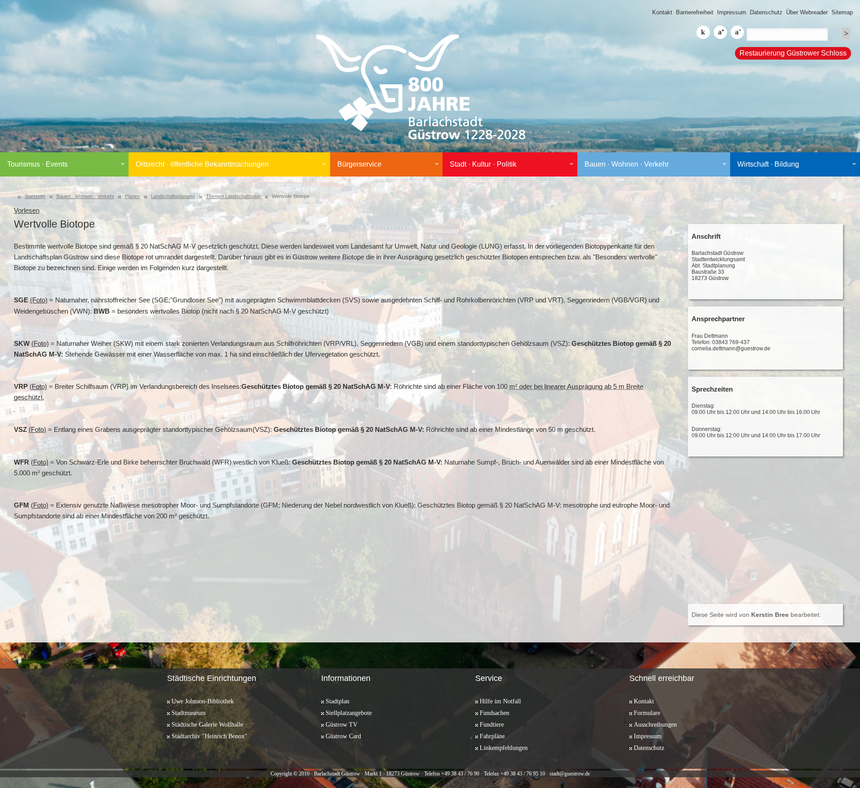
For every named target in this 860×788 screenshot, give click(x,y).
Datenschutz (766, 12)
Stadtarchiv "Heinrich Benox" (209, 736)
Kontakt (662, 12)
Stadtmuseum (189, 712)
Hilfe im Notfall (500, 701)
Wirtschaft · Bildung (768, 164)
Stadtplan (337, 701)
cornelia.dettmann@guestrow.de (731, 348)
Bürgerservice (359, 164)
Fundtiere (492, 724)
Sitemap (842, 12)
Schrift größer (720, 32)
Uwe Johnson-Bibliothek (203, 701)
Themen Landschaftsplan (233, 196)
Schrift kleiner (737, 32)
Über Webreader (807, 12)
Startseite (35, 196)
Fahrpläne (492, 736)
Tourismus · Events (37, 164)
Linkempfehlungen (504, 747)
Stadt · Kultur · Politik (483, 164)
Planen (132, 196)
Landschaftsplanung (173, 196)
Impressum (731, 12)
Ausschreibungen (655, 724)
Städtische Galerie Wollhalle (207, 724)
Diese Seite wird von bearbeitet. (756, 614)
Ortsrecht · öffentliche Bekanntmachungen (202, 164)
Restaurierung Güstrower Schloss (793, 53)
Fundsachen (494, 712)
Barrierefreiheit (695, 12)
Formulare (647, 712)
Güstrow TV (341, 724)
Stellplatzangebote (349, 712)
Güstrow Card (343, 736)
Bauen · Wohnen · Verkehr (627, 164)
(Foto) (38, 300)
